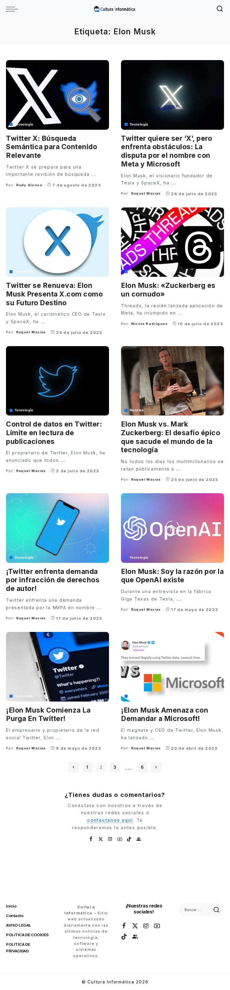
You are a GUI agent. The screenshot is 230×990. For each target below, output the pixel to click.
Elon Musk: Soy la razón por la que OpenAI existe (172, 575)
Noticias (136, 410)
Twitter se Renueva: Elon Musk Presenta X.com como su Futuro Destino (54, 294)
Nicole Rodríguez (149, 324)
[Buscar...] (220, 9)
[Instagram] (110, 839)
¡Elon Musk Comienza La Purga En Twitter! (48, 714)
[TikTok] (129, 839)
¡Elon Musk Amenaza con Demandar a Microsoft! (164, 714)
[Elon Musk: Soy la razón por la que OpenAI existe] (172, 528)
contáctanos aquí (110, 820)
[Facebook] (91, 839)
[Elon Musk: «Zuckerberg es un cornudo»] (172, 242)
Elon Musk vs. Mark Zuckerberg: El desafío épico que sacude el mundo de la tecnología (170, 437)
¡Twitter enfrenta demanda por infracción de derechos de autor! (52, 580)
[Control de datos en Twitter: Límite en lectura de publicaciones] (57, 380)
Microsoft (138, 696)
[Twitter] (101, 839)
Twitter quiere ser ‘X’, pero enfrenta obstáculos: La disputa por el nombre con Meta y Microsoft (166, 151)
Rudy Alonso (29, 185)
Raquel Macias (146, 193)
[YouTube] (120, 839)
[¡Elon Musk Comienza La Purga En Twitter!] (57, 666)
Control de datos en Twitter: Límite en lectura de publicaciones (54, 433)
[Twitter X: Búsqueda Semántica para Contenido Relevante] (57, 94)
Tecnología (24, 124)
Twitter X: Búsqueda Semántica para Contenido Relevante (51, 147)
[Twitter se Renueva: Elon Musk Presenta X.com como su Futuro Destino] (57, 242)
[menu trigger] (13, 9)
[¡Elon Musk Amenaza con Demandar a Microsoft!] (172, 666)
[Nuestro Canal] (139, 839)
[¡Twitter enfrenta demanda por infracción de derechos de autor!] (57, 528)
